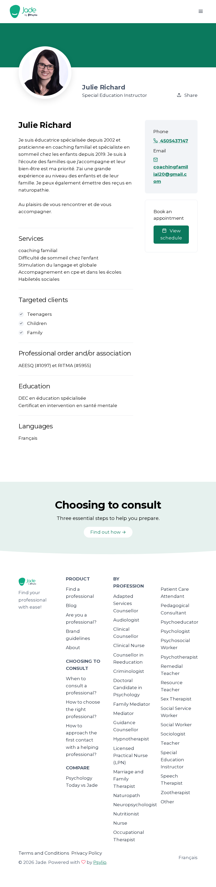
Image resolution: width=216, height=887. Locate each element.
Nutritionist (126, 813)
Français (188, 857)
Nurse (120, 823)
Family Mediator (131, 704)
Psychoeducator (179, 622)
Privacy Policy (86, 853)
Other (167, 801)
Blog (71, 605)
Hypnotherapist (131, 738)
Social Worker (176, 724)
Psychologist (175, 631)
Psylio (99, 862)
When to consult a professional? (81, 685)
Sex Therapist (176, 698)
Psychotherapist (179, 657)
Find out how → (108, 532)
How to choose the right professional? (83, 709)
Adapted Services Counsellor (125, 603)
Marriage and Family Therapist (128, 779)
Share (190, 95)
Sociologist (173, 733)
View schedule (171, 234)
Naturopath (126, 795)
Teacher (170, 743)
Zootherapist (175, 792)
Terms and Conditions (43, 853)
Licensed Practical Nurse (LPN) (130, 755)
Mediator (123, 713)
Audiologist (126, 620)
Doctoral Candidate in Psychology (127, 687)
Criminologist (128, 671)
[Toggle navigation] (201, 11)
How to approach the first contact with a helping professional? (82, 740)
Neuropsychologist (135, 804)
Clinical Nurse (129, 645)
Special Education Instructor (172, 759)
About (73, 647)
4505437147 (173, 140)
